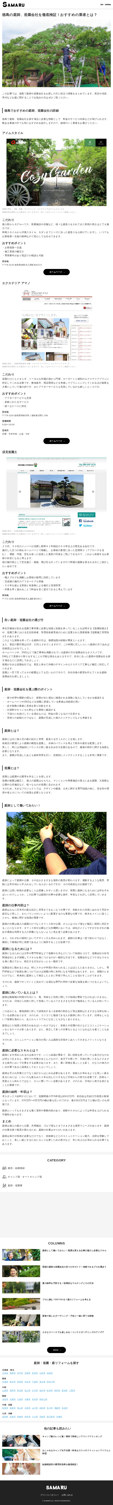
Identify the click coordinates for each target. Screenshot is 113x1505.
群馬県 (20, 1382)
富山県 (28, 1390)
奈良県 (35, 1399)
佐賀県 (13, 1417)
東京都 (42, 1382)
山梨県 (5, 1390)
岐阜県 (50, 1390)
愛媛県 (57, 1408)
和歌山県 (43, 1399)
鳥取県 (5, 1408)
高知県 (65, 1408)
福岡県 (5, 1417)
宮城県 (28, 1373)
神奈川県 (51, 1382)
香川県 (50, 1408)
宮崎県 (42, 1417)
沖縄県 (59, 1417)
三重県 (72, 1390)
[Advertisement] (56, 1214)
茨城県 (5, 1382)
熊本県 (28, 1417)
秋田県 (35, 1373)
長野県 (13, 1390)
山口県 (35, 1408)
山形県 (42, 1373)
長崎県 (20, 1417)
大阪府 (20, 1399)
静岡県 (57, 1390)
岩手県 (20, 1373)
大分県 (35, 1417)
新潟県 (20, 1390)
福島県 (50, 1373)
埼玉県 (28, 1382)
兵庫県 (28, 1399)
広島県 (28, 1408)
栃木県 (13, 1382)
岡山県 (20, 1408)
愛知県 (65, 1390)
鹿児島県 (51, 1417)
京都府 (13, 1399)
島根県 (13, 1408)
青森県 (13, 1373)
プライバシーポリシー (49, 1495)
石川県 (35, 1390)
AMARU (16, 4)
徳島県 (42, 1408)
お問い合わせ (67, 1495)
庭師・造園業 (15, 1185)
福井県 (42, 1390)
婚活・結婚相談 (16, 1168)
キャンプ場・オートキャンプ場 (25, 1177)
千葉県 (35, 1382)
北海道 (5, 1373)
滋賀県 (5, 1399)
